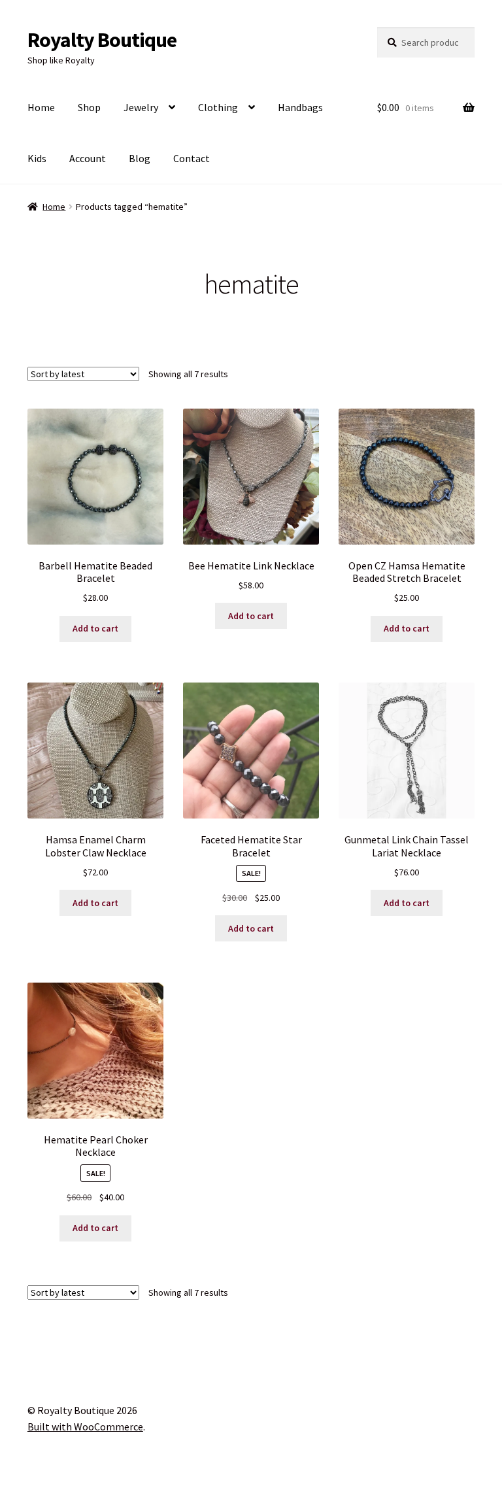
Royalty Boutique (101, 40)
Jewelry (141, 107)
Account (87, 158)
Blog (139, 158)
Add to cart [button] (95, 628)
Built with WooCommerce (85, 1426)
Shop (89, 107)
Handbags (300, 107)
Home (41, 107)
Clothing (218, 107)
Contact (191, 158)
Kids (36, 158)
